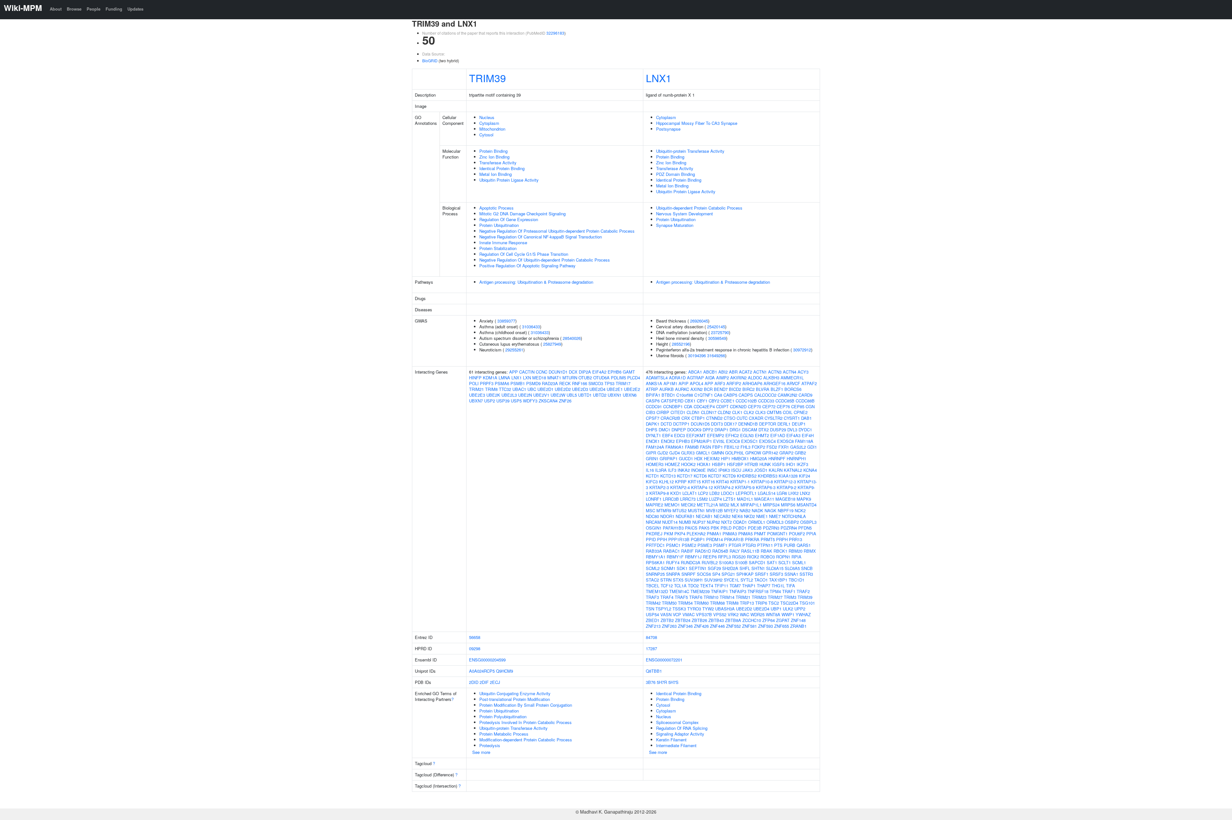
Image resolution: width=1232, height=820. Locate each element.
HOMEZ (672, 464)
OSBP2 (792, 522)
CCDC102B (746, 401)
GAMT (629, 372)
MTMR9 (663, 510)
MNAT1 (554, 378)
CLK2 (749, 412)
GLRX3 (688, 453)
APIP (684, 383)
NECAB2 (722, 516)
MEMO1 (672, 505)
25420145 (716, 327)
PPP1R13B (678, 539)
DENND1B (748, 424)
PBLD (726, 528)
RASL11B (750, 551)
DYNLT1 (653, 435)
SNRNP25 (655, 574)
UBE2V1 (541, 395)
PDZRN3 (771, 528)
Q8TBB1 (654, 671)
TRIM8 (491, 389)
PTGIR (735, 545)
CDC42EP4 (704, 406)
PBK (715, 528)
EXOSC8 (785, 441)
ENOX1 (653, 441)
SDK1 (682, 568)
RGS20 (739, 557)
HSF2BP (735, 464)
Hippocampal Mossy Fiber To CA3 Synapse (696, 123)
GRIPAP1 (669, 458)
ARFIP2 (733, 383)
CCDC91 (654, 406)
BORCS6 (792, 389)
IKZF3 (802, 464)
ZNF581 (749, 626)
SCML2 (653, 568)
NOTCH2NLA (794, 516)
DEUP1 (799, 424)
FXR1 (783, 447)
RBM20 (795, 551)
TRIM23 (759, 597)
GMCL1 (703, 453)
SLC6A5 (792, 568)
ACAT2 (745, 372)
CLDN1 (693, 412)
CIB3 (650, 412)
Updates (135, 9)
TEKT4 (706, 586)
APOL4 (696, 383)
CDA (688, 406)
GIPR (651, 453)
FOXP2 (758, 447)
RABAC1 (671, 551)
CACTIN (527, 372)
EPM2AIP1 (701, 441)
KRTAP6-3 (765, 487)
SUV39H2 (713, 580)
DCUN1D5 (700, 424)
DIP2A (585, 372)
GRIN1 (652, 458)
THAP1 (749, 586)
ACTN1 (760, 372)
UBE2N (525, 395)
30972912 (802, 350)
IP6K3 (724, 470)
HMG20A (758, 458)
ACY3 (803, 372)
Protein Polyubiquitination (502, 716)
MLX (735, 505)
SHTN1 (758, 568)
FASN (705, 447)
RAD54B (720, 551)
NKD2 (749, 516)
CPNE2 (801, 412)
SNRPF (688, 574)
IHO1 (790, 464)
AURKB (666, 389)
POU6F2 (797, 534)
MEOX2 (688, 505)
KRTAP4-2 (724, 487)
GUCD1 (686, 458)
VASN (666, 614)
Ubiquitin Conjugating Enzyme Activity (515, 693)
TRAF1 (788, 591)
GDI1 (812, 447)
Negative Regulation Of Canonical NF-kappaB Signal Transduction (540, 237)
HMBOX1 (740, 458)
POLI (474, 383)
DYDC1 (805, 430)
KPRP (681, 482)
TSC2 (773, 603)
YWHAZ (803, 614)
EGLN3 (747, 435)
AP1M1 (670, 383)
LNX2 (805, 493)
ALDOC (755, 378)
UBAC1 (519, 389)
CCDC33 (766, 401)
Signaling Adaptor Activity (680, 734)
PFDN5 (805, 528)
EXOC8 (733, 441)
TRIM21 (476, 389)
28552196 (681, 344)
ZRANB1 (798, 626)
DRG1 (735, 430)
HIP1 (725, 458)
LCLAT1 (689, 493)
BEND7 (721, 389)
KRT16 (708, 482)
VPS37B (704, 614)
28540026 (572, 338)
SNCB (807, 568)
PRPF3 (486, 383)
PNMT (760, 534)
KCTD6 (700, 476)
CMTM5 (774, 412)
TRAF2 (803, 591)
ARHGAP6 (752, 383)
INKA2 (684, 470)
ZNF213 (653, 626)
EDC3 (679, 435)
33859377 (506, 321)
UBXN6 (630, 395)
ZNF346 (685, 626)
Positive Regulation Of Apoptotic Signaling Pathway (527, 266)
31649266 (716, 355)
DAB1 (806, 418)
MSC (650, 510)
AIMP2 (722, 378)
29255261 (514, 350)
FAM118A (804, 441)
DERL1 (784, 424)
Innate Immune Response (503, 242)
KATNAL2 (793, 470)
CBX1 (690, 401)
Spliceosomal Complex (677, 722)
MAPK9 (804, 499)
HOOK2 (688, 464)
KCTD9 (729, 476)
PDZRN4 (789, 528)
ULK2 (788, 609)
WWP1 (788, 614)
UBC (531, 389)
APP (513, 372)
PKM (668, 534)
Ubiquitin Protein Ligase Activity (509, 180)
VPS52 (719, 614)
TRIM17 (623, 383)
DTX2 (763, 430)
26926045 (699, 321)
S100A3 (726, 562)
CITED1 (678, 412)
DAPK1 (652, 424)
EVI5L (719, 441)
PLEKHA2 (696, 534)
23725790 (720, 332)
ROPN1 (783, 557)
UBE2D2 (563, 389)
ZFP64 (768, 620)
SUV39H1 (694, 580)
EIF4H (808, 435)
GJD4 (674, 453)
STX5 (678, 580)
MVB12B (714, 510)
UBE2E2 (632, 389)
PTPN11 (765, 545)
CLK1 (737, 412)
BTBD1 (668, 395)
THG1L (778, 586)
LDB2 (714, 493)
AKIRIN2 (738, 378)
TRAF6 (695, 597)
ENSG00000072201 (664, 660)
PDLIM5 (618, 378)
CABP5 (730, 395)
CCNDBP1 (673, 406)
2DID (473, 682)
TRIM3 (790, 597)
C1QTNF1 (703, 395)
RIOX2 (753, 557)
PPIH (662, 539)
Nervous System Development (684, 214)
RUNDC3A (690, 562)
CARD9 (805, 395)
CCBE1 (727, 401)
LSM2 (702, 499)
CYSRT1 (792, 418)
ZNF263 (669, 626)
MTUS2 (679, 510)
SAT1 (772, 562)
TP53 (609, 383)
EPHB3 (683, 441)
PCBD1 (740, 528)
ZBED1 (652, 620)
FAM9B (692, 447)
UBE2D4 (597, 389)
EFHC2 (732, 435)
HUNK (765, 464)
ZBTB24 (682, 620)
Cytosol (486, 135)
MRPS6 (788, 505)
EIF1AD (777, 435)
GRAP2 (786, 453)
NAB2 (745, 510)
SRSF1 (761, 574)
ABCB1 (710, 372)
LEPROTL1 (746, 493)
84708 (651, 637)
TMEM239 (700, 591)
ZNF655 (781, 626)
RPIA (796, 557)
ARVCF (793, 383)
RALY (735, 551)
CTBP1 (698, 418)
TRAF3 (652, 597)
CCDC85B (784, 401)
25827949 (552, 344)
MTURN (569, 378)
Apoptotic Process (496, 208)
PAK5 (704, 528)
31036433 (531, 327)
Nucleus (486, 117)
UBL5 (572, 395)
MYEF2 (731, 510)
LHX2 (793, 493)
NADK (757, 510)
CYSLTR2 (774, 418)
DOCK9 (694, 430)
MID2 (724, 505)
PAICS (691, 528)
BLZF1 (777, 389)
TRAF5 (681, 597)
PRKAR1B (734, 539)
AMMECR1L (792, 378)
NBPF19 (785, 510)
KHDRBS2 (747, 476)
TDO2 (693, 586)
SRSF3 (776, 574)
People (93, 9)
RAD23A (550, 383)
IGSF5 (778, 464)
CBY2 (714, 401)
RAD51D (703, 551)
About (56, 9)
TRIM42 (653, 603)
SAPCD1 (757, 562)
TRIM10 (711, 597)
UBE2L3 (509, 395)
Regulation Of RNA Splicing (681, 728)
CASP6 (653, 401)
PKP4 (679, 534)
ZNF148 (798, 620)
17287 (651, 648)
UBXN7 (476, 401)
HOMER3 (654, 464)
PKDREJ (654, 534)
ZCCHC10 (751, 620)
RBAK (766, 551)
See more (481, 752)
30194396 (697, 355)
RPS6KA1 (655, 562)
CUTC (742, 418)
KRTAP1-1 (740, 482)
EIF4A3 (793, 435)
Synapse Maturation (674, 225)
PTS (778, 545)
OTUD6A (601, 378)
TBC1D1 (796, 580)
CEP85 (797, 406)
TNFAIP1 (719, 591)
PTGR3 (749, 545)
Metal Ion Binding (495, 174)
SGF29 (714, 568)
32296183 (555, 33)
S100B (741, 562)
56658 (474, 637)
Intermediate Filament (676, 745)
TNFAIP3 (737, 591)
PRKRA (752, 539)
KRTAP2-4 (680, 487)
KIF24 (804, 476)
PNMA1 (714, 534)
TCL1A (680, 586)
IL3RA (661, 470)
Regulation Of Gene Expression (508, 219)
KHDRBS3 (767, 476)
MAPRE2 (654, 505)
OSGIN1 (654, 528)
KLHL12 (666, 482)
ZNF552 (733, 626)
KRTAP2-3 (659, 487)
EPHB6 (614, 372)
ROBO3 (767, 557)
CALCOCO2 (765, 395)
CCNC (541, 372)
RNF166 (579, 383)
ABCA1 (695, 372)
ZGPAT (783, 620)
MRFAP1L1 (751, 505)
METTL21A (707, 505)
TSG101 (807, 603)
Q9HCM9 (504, 671)
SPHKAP (745, 574)
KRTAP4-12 (702, 487)
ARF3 (719, 383)
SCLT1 (784, 562)
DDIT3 (717, 424)
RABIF (687, 551)
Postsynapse (668, 129)
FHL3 (745, 447)
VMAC (688, 614)
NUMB (685, 522)
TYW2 (708, 609)
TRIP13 (747, 603)
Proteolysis (489, 745)
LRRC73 (688, 499)
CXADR (756, 418)
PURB (789, 545)
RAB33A (654, 551)
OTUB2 (585, 378)
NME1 (762, 516)
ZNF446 (717, 626)
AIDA (710, 378)
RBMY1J (693, 557)
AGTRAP (695, 378)
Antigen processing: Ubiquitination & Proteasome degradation (536, 282)
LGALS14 (766, 493)
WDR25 (757, 614)
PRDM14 (714, 539)
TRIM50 (669, 603)
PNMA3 (730, 534)
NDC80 (652, 516)
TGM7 (735, 586)
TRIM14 (727, 597)
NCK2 (800, 510)
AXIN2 (696, 389)
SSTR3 (806, 574)
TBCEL (652, 586)
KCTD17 (684, 476)
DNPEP (679, 430)
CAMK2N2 (787, 395)
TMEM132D (657, 591)
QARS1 (804, 545)
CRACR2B (670, 418)
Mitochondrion (492, 129)
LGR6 (782, 493)
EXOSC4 (767, 441)
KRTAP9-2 (786, 487)
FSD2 (771, 447)
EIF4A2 (599, 372)
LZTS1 (729, 499)
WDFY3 (530, 401)
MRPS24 (771, 505)
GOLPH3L (734, 453)
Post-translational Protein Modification (514, 699)
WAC (744, 614)
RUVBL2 (710, 562)
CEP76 (783, 406)
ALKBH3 (771, 378)
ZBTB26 (699, 620)
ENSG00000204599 (487, 660)
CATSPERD (672, 401)
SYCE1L (731, 580)
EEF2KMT (696, 435)
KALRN (776, 470)
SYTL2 (746, 580)
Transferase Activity (498, 163)
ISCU (736, 470)
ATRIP (652, 389)
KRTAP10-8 (762, 482)
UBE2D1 (545, 389)
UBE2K (493, 395)
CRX (685, 418)
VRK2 (733, 614)
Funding (114, 9)
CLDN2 (724, 412)
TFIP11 (721, 586)
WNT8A (773, 614)
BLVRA (762, 389)
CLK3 (760, 412)
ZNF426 (701, 626)
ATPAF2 (809, 383)
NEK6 (737, 516)
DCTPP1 (681, 424)
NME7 (775, 516)
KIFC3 (652, 482)
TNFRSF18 (758, 591)
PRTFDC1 (655, 545)
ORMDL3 (774, 522)
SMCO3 (595, 383)
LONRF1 (654, 499)
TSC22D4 (789, 603)
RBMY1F (675, 557)
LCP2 (703, 493)
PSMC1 (673, 545)
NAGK (770, 510)
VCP (677, 614)
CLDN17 (708, 412)
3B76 (650, 682)
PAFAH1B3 (673, 528)
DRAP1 (721, 430)
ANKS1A (654, 383)
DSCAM (749, 430)
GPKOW (753, 453)
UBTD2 (599, 395)
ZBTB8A (733, 620)
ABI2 (723, 372)
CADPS (746, 395)
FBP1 (717, 447)
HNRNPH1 (796, 458)
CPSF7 (652, 418)
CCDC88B (805, 401)
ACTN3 (775, 372)
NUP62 (713, 522)
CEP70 (754, 406)
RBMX (810, 551)
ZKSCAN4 (548, 401)
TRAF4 (666, 597)
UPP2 (799, 609)
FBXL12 (731, 447)
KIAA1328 (788, 476)
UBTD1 (585, 395)
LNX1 (659, 77)
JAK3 (747, 470)
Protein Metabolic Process (503, 734)
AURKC (682, 389)
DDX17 (730, 424)
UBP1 (776, 609)
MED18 (539, 378)
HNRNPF (776, 458)
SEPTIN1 (697, 568)
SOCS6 (704, 574)
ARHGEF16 (774, 383)
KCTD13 (668, 476)
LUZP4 (715, 499)
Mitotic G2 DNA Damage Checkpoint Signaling (522, 214)
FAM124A (655, 447)
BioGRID (430, 60)
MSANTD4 (807, 505)
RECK (565, 383)
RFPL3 (724, 557)
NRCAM (653, 522)
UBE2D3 (580, 389)
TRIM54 (685, 603)
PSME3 (704, 545)
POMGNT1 (777, 534)
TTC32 (505, 389)
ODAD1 (740, 522)
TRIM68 (717, 603)
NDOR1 (667, 516)
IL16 (650, 470)
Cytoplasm (489, 123)
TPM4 (775, 591)
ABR (733, 372)
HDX (698, 458)
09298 (474, 648)
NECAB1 (704, 516)
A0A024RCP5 (482, 671)
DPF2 (708, 430)
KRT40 (722, 482)
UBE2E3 (477, 395)
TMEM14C (679, 591)
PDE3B (755, 528)
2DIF (484, 682)
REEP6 (710, 557)
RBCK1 (780, 551)
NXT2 (726, 522)
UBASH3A (725, 609)
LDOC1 (727, 493)
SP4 (716, 574)
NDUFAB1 (685, 516)
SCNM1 (668, 568)
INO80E (698, 470)
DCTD (666, 424)
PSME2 (689, 545)
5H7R (662, 682)
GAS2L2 (798, 447)
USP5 (516, 401)
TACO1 (761, 580)
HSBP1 (719, 464)
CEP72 (768, 406)
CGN (810, 406)
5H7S (673, 682)
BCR (708, 389)
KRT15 (694, 482)
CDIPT (722, 406)
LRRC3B (671, 499)
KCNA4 (810, 470)
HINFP (475, 378)
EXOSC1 (749, 441)
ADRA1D (677, 378)
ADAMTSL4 (657, 378)
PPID (651, 539)
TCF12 (667, 586)
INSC (712, 470)
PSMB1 (517, 383)
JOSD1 (760, 470)
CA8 (718, 395)
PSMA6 (502, 383)
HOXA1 (704, 464)
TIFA (790, 586)
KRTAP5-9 (745, 487)
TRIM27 (775, 597)
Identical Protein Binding (502, 168)
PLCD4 (633, 378)
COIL (787, 412)
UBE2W (558, 395)
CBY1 (702, 401)
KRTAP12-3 (785, 482)
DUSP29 (778, 430)
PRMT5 (768, 539)
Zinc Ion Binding (494, 157)
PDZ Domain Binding (675, 174)
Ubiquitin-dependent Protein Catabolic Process (699, 208)
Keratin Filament (671, 740)
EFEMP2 (715, 435)
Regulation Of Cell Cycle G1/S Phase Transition (523, 254)
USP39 (502, 401)
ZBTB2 (667, 620)
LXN (527, 378)
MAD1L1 (745, 499)
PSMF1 (720, 545)
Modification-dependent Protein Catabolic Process (525, 740)
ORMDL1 (756, 522)
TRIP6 (761, 603)
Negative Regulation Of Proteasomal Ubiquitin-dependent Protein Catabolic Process (557, 231)
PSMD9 (533, 383)
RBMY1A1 (655, 557)
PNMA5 (745, 534)
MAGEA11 (764, 499)
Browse (74, 9)
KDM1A (490, 378)
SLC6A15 (774, 568)
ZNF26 (565, 401)
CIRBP (662, 412)
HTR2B (751, 464)
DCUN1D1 (558, 372)
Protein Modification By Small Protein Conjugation (525, 705)
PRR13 (795, 539)
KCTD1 (652, 476)
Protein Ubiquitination (499, 225)
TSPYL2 (663, 609)
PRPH (782, 539)
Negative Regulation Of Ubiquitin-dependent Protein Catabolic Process (544, 260)
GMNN (717, 453)
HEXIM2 (712, 458)
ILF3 (672, 470)
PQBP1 (698, 539)
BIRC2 (748, 389)
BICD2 (735, 389)
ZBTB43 (716, 620)
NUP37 (699, 522)
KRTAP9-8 (659, 493)
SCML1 (799, 562)
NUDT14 (670, 522)
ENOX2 (668, 441)
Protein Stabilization (498, 248)
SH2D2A (730, 568)
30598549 (717, 338)
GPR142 (770, 453)
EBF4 (667, 435)
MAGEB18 (785, 499)
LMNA (504, 378)
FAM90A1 (674, 447)
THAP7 (763, 586)
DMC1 (664, 430)
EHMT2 (762, 435)
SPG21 (728, 574)
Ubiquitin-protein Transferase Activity (690, 151)
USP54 (652, 614)
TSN (650, 609)
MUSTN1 (696, 510)
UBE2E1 (615, 389)
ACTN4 (789, 372)
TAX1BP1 (778, 580)
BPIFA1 (653, 395)
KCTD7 (714, 476)
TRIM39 (487, 77)
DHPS (651, 430)
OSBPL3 (808, 522)
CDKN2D (738, 406)
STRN (666, 580)
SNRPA (673, 574)
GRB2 (800, 453)
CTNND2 (714, 418)
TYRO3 (694, 609)
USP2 (489, 401)
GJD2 (662, 453)
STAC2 (652, 580)
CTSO (729, 418)
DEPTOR (767, 424)
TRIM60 (701, 603)
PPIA (811, 534)
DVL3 (792, 430)
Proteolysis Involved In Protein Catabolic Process (525, 722)
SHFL (745, 568)
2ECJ (495, 682)
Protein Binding (493, 151)
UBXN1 (614, 395)
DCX (573, 372)
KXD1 (675, 493)
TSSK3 (679, 609)
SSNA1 (791, 574)
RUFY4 (673, 562)
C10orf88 (684, 395)
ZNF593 (765, 626)
